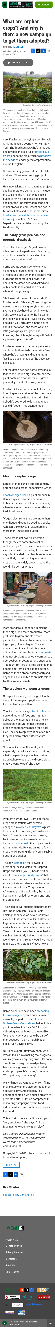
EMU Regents (12, 1272)
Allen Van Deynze (30, 827)
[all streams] (51, 1323)
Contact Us (11, 1259)
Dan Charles (19, 47)
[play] (5, 1323)
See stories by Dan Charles (18, 1194)
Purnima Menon (41, 711)
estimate (46, 652)
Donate (45, 4)
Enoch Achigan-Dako (15, 495)
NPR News (11, 1165)
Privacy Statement (15, 1252)
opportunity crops (31, 875)
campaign (20, 862)
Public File (11, 1265)
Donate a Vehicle (14, 1246)
